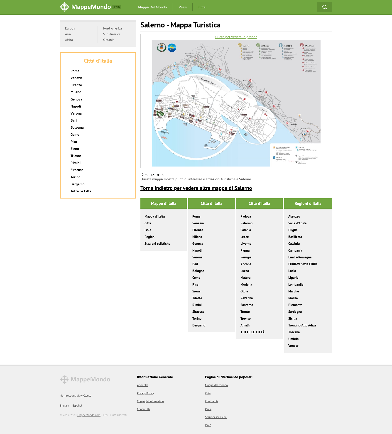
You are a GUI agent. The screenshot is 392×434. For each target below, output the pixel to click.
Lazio (292, 271)
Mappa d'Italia (155, 216)
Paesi (183, 7)
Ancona (245, 264)
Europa (70, 28)
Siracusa (198, 311)
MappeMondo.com (88, 415)
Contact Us (143, 409)
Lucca (244, 271)
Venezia (198, 223)
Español (77, 405)
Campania (295, 250)
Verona (197, 257)
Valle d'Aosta (297, 223)
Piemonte (295, 305)
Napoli (197, 250)
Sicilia (292, 318)
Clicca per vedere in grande (236, 37)
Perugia (245, 257)
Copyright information (150, 401)
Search (324, 7)
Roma (196, 216)
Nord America (112, 28)
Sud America (111, 34)
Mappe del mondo (216, 385)
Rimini (197, 305)
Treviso (245, 318)
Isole (148, 230)
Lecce (244, 237)
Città (202, 7)
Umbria (293, 339)
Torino (196, 318)
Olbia (244, 291)
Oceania (108, 40)
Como (196, 277)
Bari (195, 264)
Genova (197, 243)
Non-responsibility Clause (75, 395)
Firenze (197, 230)
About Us (142, 385)
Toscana (294, 332)
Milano (197, 237)
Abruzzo (294, 216)
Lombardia (295, 284)
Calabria (294, 243)
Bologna (198, 271)
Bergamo (198, 325)
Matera (245, 277)
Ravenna (246, 298)
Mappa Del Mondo (152, 7)
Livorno (245, 243)
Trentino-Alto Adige (302, 325)
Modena (246, 284)
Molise (293, 298)
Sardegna (295, 311)
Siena (196, 291)
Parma (245, 250)
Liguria (293, 277)
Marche (293, 291)
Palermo (246, 223)
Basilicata (295, 237)
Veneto (293, 345)
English (64, 405)
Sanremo (246, 305)
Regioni (150, 237)
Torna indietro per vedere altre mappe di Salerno (196, 187)
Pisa (195, 284)
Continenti (211, 401)
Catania (245, 230)
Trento (245, 311)
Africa (69, 40)
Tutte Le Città (81, 191)
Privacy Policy (145, 393)
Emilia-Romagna (299, 257)
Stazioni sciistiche (157, 243)
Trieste (197, 298)
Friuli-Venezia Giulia (302, 264)
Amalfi (245, 325)
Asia (68, 34)
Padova (245, 216)
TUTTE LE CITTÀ (252, 332)
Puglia (292, 230)
